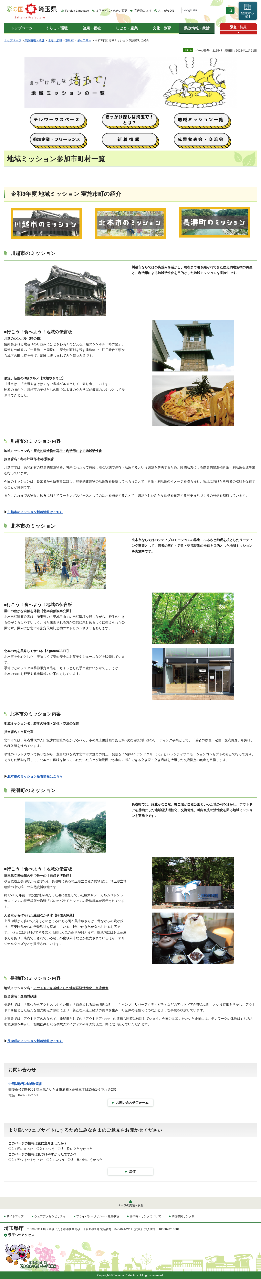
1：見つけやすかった (27, 1159)
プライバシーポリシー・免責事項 (97, 1216)
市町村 (69, 40)
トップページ (12, 40)
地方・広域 (55, 40)
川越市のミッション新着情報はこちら (35, 512)
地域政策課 (33, 1083)
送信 (132, 1171)
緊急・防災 (238, 27)
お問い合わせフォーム (132, 1102)
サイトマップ (15, 1216)
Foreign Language (77, 10)
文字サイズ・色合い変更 (111, 10)
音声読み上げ (142, 10)
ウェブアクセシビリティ (50, 1216)
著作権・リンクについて (145, 1216)
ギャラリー (84, 40)
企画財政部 (16, 1083)
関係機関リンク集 (183, 1216)
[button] (238, 32)
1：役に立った (22, 1148)
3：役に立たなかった (77, 1148)
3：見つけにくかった (87, 1159)
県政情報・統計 (34, 40)
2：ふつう (47, 1148)
